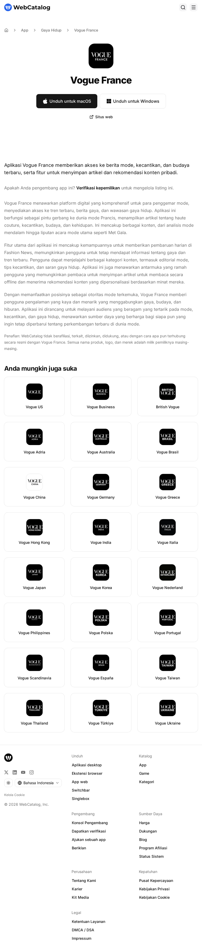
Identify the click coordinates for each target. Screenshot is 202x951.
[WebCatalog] (8, 757)
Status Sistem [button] (151, 856)
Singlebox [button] (80, 798)
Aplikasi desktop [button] (87, 765)
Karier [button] (77, 889)
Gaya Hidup (51, 30)
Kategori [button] (146, 781)
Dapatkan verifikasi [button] (89, 831)
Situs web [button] (104, 117)
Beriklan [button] (79, 848)
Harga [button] (144, 822)
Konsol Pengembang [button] (90, 822)
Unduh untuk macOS (70, 101)
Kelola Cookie (14, 795)
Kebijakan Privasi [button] (154, 889)
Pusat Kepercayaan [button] (156, 880)
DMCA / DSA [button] (83, 930)
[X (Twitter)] (6, 772)
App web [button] (80, 781)
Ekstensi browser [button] (87, 773)
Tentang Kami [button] (84, 880)
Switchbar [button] (81, 790)
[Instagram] (31, 772)
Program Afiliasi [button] (153, 848)
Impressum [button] (81, 938)
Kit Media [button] (80, 897)
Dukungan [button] (148, 831)
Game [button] (144, 773)
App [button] (143, 765)
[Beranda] (27, 7)
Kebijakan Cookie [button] (154, 897)
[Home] (6, 30)
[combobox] (38, 783)
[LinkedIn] (15, 772)
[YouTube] (23, 772)
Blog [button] (143, 839)
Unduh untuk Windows (136, 101)
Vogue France (86, 30)
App (24, 30)
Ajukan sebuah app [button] (89, 839)
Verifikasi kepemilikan (98, 187)
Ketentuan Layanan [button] (88, 921)
